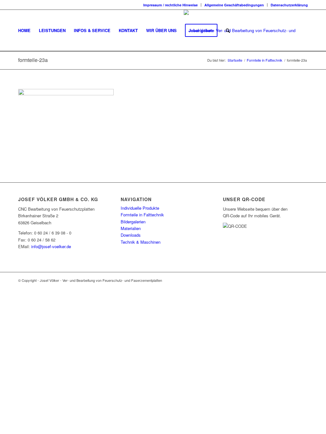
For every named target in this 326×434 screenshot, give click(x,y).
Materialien (131, 228)
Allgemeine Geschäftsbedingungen (234, 5)
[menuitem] (170, 5)
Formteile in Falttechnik (142, 215)
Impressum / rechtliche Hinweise (170, 5)
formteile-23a (33, 60)
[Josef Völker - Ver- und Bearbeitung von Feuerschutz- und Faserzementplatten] (246, 30)
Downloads (131, 235)
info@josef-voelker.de (51, 246)
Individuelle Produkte (140, 208)
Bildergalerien (133, 222)
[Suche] (228, 30)
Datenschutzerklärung (289, 5)
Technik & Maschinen (140, 242)
